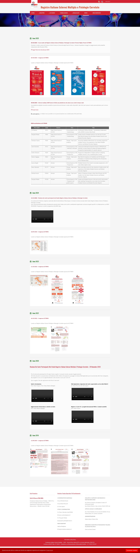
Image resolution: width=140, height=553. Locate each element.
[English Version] (102, 1)
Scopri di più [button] (49, 550)
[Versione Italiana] (98, 1)
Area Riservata (97, 13)
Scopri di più (35, 109)
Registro (42, 13)
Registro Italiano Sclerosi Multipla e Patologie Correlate (70, 7)
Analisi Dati (76, 13)
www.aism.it (107, 1)
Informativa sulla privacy (70, 539)
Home (32, 13)
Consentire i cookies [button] (132, 550)
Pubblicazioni (64, 13)
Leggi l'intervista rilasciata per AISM (40, 49)
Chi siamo (52, 13)
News (85, 13)
